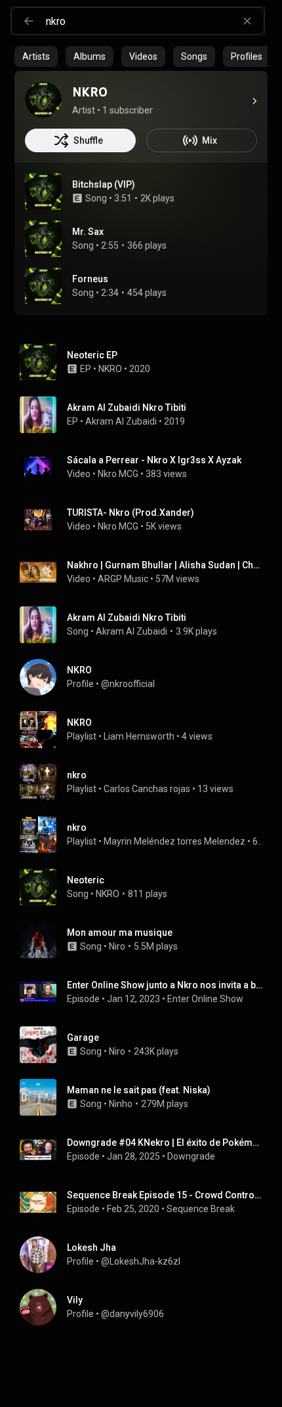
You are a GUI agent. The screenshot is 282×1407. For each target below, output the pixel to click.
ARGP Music (123, 579)
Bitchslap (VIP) (103, 184)
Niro (117, 946)
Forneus (90, 279)
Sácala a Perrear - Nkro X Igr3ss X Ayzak (154, 460)
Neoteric (85, 880)
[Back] (28, 21)
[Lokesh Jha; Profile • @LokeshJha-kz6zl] (146, 1254)
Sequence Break (201, 1209)
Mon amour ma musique (119, 932)
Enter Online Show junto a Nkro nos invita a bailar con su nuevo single (165, 985)
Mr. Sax (88, 231)
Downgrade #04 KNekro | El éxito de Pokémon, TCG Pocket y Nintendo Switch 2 (165, 1142)
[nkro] (146, 782)
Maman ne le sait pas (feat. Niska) (139, 1090)
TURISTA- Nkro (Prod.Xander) (130, 512)
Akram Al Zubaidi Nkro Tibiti (126, 617)
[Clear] (247, 21)
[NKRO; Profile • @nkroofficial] (146, 677)
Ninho (120, 1104)
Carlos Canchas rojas (147, 789)
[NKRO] (43, 99)
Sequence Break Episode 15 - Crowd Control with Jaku (165, 1195)
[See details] (254, 101)
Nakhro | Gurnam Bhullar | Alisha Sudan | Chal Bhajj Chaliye (165, 565)
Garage (83, 1037)
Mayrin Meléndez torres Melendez (174, 841)
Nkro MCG (118, 474)
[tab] (36, 56)
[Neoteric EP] (146, 362)
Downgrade (191, 1156)
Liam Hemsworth (139, 736)
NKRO (110, 369)
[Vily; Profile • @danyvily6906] (146, 1307)
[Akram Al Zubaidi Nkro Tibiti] (146, 414)
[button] (43, 191)
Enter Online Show (205, 999)
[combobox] (155, 21)
